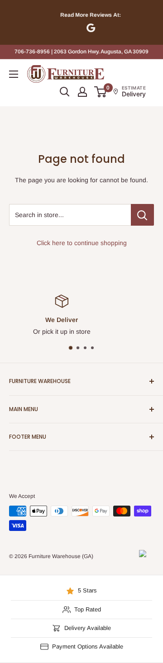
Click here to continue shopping (82, 242)
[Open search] (65, 92)
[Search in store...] (142, 215)
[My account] (82, 92)
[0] (100, 91)
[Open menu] (13, 74)
